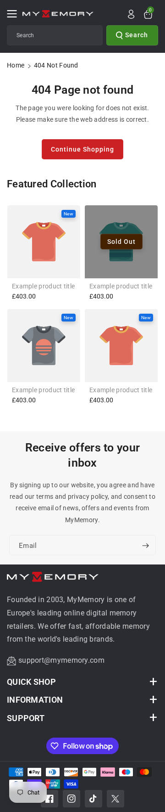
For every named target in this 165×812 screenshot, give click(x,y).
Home (15, 65)
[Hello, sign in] (131, 14)
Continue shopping (82, 149)
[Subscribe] (145, 546)
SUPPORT (25, 718)
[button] (14, 14)
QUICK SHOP (31, 682)
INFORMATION (35, 700)
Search (136, 35)
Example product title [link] (43, 286)
